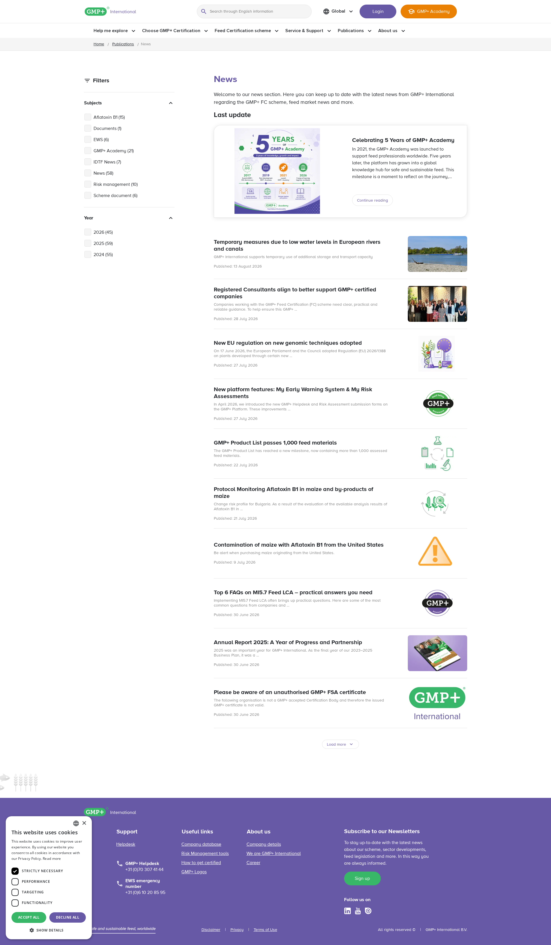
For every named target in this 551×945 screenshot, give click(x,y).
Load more (336, 745)
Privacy (237, 930)
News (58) (103, 173)
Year (88, 218)
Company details (264, 844)
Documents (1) (107, 128)
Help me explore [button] (111, 31)
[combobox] (76, 823)
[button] (48, 930)
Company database (201, 844)
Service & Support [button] (304, 31)
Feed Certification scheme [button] (243, 31)
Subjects (93, 103)
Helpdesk (125, 844)
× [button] (84, 823)
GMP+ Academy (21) (114, 151)
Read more (52, 858)
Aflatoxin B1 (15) (109, 117)
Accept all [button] (29, 917)
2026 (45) (103, 232)
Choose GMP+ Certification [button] (171, 31)
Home (99, 44)
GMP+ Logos (194, 872)
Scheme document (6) (115, 196)
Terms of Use (265, 930)
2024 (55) (103, 255)
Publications (123, 44)
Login (378, 11)
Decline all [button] (67, 917)
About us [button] (387, 31)
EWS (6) (101, 140)
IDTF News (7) (107, 162)
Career (253, 863)
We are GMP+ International (274, 854)
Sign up (362, 878)
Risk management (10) (116, 184)
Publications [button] (351, 31)
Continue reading (372, 200)
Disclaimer (210, 930)
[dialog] (49, 877)
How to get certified (201, 863)
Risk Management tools (205, 854)
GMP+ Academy (433, 11)
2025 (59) (103, 243)
